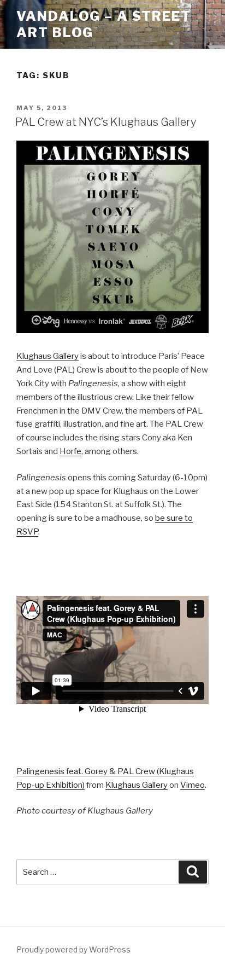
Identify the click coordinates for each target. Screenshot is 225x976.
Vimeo (192, 785)
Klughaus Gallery (47, 356)
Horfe (70, 451)
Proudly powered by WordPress (73, 949)
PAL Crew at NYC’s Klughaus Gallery (105, 122)
